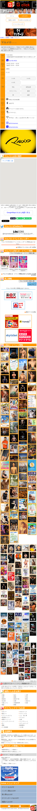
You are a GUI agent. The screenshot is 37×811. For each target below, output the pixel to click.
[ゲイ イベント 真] (33, 657)
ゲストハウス (23, 713)
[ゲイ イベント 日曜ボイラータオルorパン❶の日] (25, 582)
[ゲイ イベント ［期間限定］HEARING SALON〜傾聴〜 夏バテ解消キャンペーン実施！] (4, 368)
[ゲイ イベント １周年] (11, 617)
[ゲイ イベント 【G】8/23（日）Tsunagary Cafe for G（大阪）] (18, 595)
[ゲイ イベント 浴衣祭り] (4, 529)
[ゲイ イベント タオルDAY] (21, 652)
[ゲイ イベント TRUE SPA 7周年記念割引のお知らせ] (32, 497)
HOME (2, 37)
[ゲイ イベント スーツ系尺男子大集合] (21, 669)
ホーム (12, 16)
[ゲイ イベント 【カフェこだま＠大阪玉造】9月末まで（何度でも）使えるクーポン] (4, 421)
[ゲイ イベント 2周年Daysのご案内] (32, 616)
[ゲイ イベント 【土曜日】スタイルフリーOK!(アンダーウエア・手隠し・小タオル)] (22, 516)
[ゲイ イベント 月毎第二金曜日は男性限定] (3, 646)
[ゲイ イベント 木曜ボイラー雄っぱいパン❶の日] (15, 662)
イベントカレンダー (18, 24)
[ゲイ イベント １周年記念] (4, 455)
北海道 (7, 37)
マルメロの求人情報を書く (28, 281)
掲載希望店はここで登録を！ (10, 749)
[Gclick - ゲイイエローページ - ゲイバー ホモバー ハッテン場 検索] (18, 4)
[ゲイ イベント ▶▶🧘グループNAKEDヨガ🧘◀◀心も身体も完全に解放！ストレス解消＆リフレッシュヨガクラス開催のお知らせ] (18, 564)
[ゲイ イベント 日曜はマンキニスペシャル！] (18, 589)
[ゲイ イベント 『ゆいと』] (11, 549)
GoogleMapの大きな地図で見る (18, 212)
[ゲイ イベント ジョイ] (3, 557)
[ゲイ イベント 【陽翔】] (3, 549)
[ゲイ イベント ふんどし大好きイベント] (4, 539)
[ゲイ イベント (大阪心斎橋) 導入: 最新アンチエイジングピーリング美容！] (13, 449)
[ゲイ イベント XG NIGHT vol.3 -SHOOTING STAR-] (25, 600)
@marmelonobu (13, 127)
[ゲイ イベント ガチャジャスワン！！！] (27, 664)
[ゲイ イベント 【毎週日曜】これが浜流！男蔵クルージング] (25, 608)
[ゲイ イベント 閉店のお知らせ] (18, 617)
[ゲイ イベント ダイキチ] (3, 579)
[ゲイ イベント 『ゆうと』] (13, 504)
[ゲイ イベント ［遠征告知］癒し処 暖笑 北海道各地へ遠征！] (22, 376)
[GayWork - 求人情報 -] (31, 284)
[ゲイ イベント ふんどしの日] (11, 595)
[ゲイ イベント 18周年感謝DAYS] (3, 615)
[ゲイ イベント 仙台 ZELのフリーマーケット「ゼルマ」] (9, 662)
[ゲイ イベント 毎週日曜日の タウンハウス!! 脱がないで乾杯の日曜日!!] (11, 576)
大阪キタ (27, 701)
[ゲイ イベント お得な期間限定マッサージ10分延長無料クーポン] (4, 518)
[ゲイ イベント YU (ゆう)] (13, 438)
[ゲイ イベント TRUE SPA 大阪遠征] (32, 422)
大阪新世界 (17, 703)
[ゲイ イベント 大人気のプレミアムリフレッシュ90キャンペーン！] (4, 349)
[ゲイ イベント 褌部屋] (32, 428)
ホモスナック (23, 711)
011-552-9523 (13, 60)
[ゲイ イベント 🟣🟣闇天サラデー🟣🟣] (22, 435)
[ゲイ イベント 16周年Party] (18, 627)
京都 (15, 701)
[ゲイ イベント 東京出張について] (21, 656)
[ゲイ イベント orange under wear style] (18, 556)
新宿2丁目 (16, 699)
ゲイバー (17, 37)
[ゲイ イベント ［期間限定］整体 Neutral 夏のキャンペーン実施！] (4, 496)
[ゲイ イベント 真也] (3, 663)
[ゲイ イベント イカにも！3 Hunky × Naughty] (4, 408)
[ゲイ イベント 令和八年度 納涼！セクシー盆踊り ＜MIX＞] (13, 403)
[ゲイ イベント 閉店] (25, 627)
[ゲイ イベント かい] (11, 586)
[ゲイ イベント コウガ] (13, 391)
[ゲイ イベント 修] (4, 431)
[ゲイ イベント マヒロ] (18, 548)
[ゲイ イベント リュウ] (13, 467)
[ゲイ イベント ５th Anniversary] (25, 617)
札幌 (12, 37)
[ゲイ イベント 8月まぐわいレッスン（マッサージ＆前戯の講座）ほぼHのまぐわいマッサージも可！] (22, 484)
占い (3, 723)
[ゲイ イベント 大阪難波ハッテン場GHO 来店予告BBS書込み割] (27, 670)
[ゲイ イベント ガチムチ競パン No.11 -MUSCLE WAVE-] (3, 671)
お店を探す (25, 16)
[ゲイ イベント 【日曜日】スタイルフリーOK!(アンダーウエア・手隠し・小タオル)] (3, 602)
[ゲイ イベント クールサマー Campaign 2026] (22, 505)
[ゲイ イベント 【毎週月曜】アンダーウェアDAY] (21, 665)
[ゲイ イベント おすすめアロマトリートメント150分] (27, 653)
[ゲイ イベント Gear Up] (13, 525)
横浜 (26, 699)
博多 (3, 704)
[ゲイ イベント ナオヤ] (22, 353)
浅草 (3, 697)
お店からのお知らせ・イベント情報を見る (24, 681)
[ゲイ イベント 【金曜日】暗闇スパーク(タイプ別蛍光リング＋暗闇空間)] (33, 663)
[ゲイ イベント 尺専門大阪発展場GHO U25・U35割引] (27, 676)
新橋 (15, 697)
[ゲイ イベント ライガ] (15, 646)
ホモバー (4, 711)
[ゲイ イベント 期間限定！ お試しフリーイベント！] (13, 382)
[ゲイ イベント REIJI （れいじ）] (33, 645)
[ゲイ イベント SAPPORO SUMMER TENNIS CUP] (3, 632)
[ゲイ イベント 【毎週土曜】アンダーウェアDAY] (13, 458)
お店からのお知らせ (24, 20)
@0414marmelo (13, 123)
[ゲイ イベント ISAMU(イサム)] (25, 555)
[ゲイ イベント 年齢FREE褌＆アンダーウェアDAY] (22, 493)
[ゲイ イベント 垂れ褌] (13, 480)
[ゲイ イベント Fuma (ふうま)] (4, 379)
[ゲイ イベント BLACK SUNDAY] (18, 580)
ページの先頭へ (25, 806)
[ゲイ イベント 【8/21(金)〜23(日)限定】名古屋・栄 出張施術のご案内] (4, 386)
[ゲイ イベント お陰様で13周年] (22, 415)
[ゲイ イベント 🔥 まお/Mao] (21, 678)
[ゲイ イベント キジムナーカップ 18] (25, 637)
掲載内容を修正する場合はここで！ (12, 751)
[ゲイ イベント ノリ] (18, 602)
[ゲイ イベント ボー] (32, 570)
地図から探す (12, 20)
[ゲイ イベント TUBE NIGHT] (32, 589)
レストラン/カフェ (7, 715)
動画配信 (22, 725)
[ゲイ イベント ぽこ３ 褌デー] (13, 537)
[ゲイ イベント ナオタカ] (27, 658)
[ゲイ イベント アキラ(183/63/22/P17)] (25, 592)
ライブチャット (24, 721)
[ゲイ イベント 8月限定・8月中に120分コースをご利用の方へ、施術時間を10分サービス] (13, 364)
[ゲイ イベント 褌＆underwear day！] (3, 594)
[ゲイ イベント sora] (32, 364)
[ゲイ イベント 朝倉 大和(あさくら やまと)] (22, 396)
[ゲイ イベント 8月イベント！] (22, 443)
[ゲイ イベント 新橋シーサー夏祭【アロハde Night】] (13, 427)
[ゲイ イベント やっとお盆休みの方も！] (22, 405)
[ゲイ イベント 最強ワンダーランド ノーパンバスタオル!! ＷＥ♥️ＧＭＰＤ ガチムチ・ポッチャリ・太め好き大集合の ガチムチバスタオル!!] (32, 477)
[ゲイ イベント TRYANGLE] (25, 572)
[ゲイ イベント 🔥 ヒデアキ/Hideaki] (32, 579)
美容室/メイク (6, 717)
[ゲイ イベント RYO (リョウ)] (13, 375)
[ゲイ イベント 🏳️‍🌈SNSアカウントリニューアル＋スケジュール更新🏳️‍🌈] (4, 507)
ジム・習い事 (23, 715)
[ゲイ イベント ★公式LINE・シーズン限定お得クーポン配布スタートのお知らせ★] (4, 465)
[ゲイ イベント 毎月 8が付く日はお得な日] (21, 661)
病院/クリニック (6, 719)
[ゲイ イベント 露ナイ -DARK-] (33, 675)
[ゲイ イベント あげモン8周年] (11, 637)
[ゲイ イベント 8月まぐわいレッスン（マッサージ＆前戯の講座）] (22, 449)
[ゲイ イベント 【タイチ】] (4, 484)
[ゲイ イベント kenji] (11, 558)
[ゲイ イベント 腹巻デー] (11, 605)
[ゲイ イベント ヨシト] (32, 548)
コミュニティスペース (8, 721)
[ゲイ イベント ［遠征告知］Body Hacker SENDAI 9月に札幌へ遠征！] (9, 646)
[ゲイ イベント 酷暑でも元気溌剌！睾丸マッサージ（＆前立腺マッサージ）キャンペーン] (32, 388)
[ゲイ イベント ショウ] (4, 474)
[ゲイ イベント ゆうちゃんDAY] (15, 653)
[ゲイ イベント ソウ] (18, 572)
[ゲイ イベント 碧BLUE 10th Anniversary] (13, 353)
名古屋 (4, 701)
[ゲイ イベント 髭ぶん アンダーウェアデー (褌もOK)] (25, 563)
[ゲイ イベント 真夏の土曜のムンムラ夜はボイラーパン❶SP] (32, 451)
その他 (21, 727)
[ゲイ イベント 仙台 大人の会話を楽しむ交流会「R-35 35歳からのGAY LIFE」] (3, 623)
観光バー (4, 713)
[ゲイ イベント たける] (15, 670)
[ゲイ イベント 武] (32, 555)
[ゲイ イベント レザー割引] (32, 598)
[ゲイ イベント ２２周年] (18, 637)
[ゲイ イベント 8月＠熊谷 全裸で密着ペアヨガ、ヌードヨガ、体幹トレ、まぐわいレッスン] (22, 457)
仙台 (15, 695)
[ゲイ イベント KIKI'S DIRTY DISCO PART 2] (3, 570)
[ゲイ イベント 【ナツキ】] (13, 492)
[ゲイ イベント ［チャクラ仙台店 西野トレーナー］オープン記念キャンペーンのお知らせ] (4, 442)
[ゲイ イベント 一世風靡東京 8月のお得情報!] (32, 353)
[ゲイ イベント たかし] (21, 646)
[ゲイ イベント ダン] (32, 607)
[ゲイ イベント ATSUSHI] (22, 364)
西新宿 (4, 699)
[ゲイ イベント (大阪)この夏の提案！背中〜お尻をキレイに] (32, 413)
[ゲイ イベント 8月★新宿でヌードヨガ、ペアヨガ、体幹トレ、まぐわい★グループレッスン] (25, 548)
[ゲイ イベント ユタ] (32, 562)
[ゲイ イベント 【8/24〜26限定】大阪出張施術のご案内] (21, 674)
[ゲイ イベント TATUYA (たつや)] (3, 586)
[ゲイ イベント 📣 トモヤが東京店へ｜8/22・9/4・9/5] (32, 438)
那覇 (15, 704)
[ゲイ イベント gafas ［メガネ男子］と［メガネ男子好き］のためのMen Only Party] (32, 528)
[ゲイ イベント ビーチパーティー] (11, 627)
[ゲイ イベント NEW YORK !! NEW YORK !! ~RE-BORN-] (22, 467)
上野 (26, 695)
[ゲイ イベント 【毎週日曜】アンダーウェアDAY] (3, 563)
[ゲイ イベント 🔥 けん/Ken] (27, 648)
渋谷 (26, 697)
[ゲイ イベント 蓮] (33, 651)
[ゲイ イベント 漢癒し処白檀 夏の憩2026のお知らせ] (4, 356)
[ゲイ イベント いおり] (9, 654)
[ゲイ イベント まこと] (11, 567)
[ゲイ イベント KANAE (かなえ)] (22, 387)
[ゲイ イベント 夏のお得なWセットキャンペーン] (13, 514)
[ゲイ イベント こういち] (9, 670)
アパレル (22, 717)
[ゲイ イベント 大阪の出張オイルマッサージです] (13, 415)
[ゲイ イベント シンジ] (32, 376)
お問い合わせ (14, 806)
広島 (26, 703)
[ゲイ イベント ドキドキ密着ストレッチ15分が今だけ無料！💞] (22, 424)
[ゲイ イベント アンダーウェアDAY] (32, 519)
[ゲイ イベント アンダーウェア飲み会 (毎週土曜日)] (22, 476)
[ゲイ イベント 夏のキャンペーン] (32, 510)
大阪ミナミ (5, 703)
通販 (3, 725)
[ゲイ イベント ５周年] (32, 465)
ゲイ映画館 (5, 727)
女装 (21, 719)
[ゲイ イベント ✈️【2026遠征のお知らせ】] (32, 401)
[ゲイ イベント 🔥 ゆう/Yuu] (4, 396)
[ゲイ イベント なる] (33, 669)
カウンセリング (24, 723)
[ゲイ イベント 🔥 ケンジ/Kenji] (3, 654)
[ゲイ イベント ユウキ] (22, 527)
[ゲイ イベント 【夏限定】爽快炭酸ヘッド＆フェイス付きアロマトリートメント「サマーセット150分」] (27, 644)
